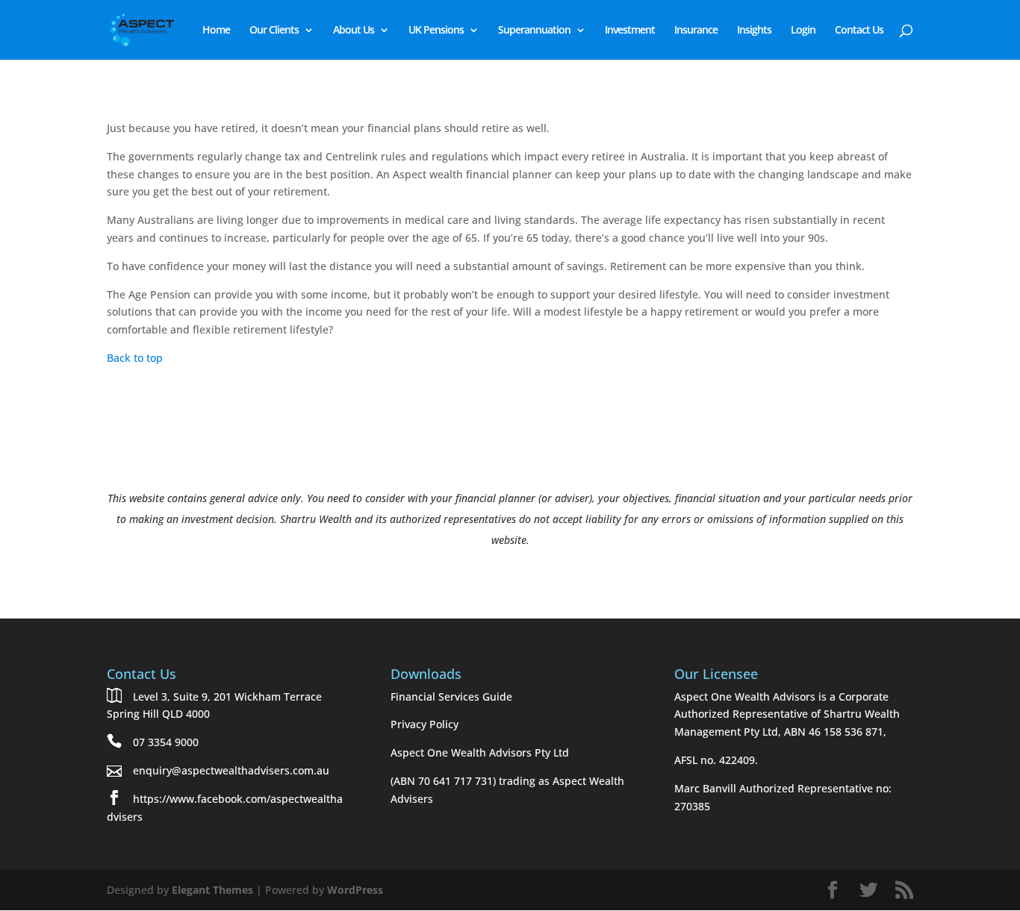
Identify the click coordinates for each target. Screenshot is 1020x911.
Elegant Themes (212, 890)
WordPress (355, 890)
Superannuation (534, 31)
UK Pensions (436, 31)
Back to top (135, 358)
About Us (353, 31)
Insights (754, 31)
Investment (630, 31)
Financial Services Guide (451, 696)
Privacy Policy (424, 724)
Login (803, 31)
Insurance (696, 31)
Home (216, 31)
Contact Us (859, 31)
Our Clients (274, 31)
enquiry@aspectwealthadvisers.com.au (231, 770)
